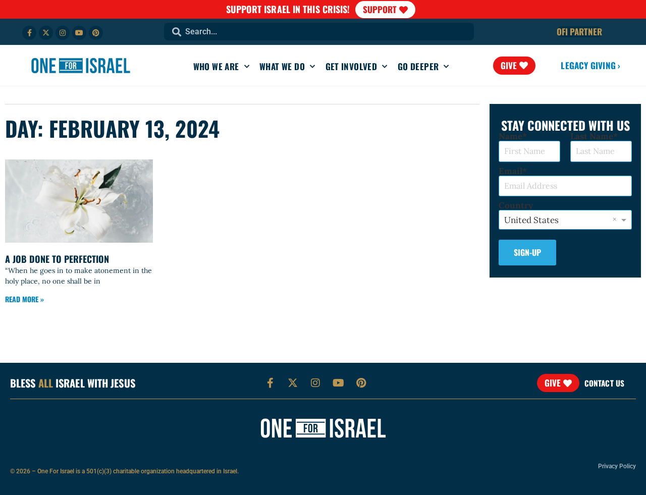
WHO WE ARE (216, 66)
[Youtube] (79, 33)
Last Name (591, 136)
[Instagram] (63, 33)
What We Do (282, 66)
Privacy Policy (617, 466)
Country (516, 205)
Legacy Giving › (590, 65)
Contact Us (604, 383)
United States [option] (531, 220)
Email (510, 171)
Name (510, 136)
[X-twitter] (46, 33)
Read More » (24, 299)
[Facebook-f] (29, 33)
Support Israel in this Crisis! (288, 9)
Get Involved (352, 66)
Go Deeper (418, 66)
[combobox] (319, 31)
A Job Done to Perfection (57, 258)
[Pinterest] (96, 33)
